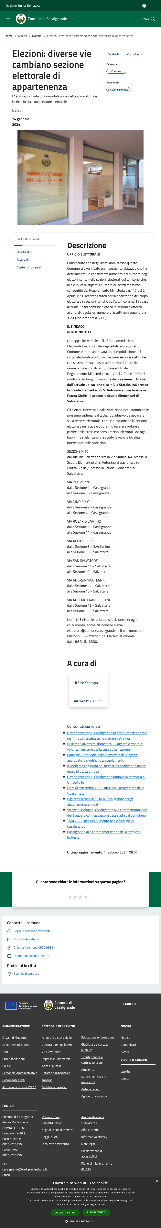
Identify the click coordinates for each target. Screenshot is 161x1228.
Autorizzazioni (90, 1089)
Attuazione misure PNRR (19, 1087)
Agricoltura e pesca (94, 1096)
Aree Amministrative (16, 1044)
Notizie (36, 35)
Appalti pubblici (52, 1065)
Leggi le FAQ (50, 1136)
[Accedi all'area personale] (144, 5)
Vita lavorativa (51, 1051)
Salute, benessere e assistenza (94, 1079)
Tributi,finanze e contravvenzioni (92, 1060)
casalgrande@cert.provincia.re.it (24, 1169)
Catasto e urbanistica (56, 1072)
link (103, 1204)
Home (9, 35)
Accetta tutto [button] (65, 1212)
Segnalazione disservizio (58, 1129)
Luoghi (125, 1071)
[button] (80, 1221)
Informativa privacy (94, 1136)
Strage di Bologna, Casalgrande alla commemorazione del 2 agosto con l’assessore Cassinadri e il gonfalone (107, 812)
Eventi (125, 1078)
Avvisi (125, 1051)
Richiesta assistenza (55, 1143)
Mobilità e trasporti (54, 1087)
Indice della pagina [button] (28, 239)
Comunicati (128, 1044)
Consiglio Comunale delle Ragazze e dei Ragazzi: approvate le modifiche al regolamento (102, 757)
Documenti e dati (13, 1080)
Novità (22, 35)
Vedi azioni (133, 54)
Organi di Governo (14, 1037)
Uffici (5, 1051)
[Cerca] (152, 18)
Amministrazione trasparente (92, 1120)
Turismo (47, 1080)
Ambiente (87, 1069)
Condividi (113, 54)
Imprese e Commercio (56, 1058)
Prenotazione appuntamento (51, 1120)
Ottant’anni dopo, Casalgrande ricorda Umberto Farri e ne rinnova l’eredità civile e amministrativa (107, 735)
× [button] (156, 1181)
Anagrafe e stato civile (57, 1037)
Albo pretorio (90, 1129)
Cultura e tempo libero (57, 1044)
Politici (6, 1065)
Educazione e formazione (97, 1037)
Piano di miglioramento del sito (96, 1166)
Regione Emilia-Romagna (23, 5)
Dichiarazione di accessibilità (91, 1153)
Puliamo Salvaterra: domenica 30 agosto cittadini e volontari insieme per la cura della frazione (105, 746)
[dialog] (80, 1202)
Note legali (88, 1143)
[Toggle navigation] (7, 18)
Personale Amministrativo (19, 1072)
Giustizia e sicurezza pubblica (94, 1047)
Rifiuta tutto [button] (96, 1212)
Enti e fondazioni (13, 1058)
